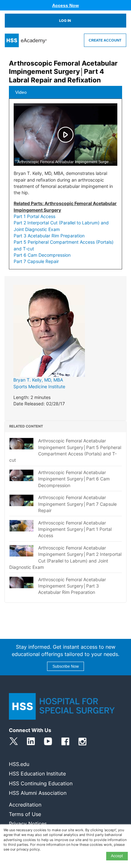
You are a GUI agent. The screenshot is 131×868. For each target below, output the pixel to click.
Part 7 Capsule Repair (36, 261)
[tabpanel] (65, 186)
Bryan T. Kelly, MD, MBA (38, 380)
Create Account (105, 40)
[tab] (65, 92)
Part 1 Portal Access (34, 216)
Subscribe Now (65, 666)
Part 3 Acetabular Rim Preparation (49, 235)
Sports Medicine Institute (39, 386)
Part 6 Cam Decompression (42, 255)
